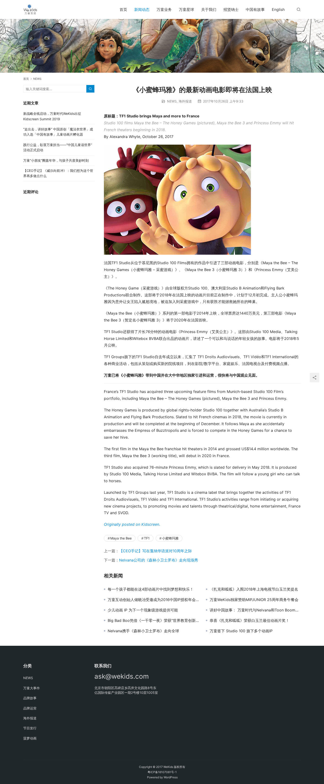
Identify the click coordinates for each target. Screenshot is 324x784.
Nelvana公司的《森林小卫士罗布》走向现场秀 (158, 560)
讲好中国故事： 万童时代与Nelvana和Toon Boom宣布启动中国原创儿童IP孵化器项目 (255, 610)
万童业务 (164, 9)
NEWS (172, 101)
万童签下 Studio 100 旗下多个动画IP (241, 631)
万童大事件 (31, 688)
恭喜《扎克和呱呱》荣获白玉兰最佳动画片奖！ (249, 620)
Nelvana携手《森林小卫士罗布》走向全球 (143, 631)
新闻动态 (141, 9)
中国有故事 (255, 9)
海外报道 (185, 101)
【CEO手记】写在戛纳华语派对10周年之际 (155, 550)
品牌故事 (30, 698)
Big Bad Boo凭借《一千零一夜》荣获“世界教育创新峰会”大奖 (153, 620)
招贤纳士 (231, 9)
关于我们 (208, 9)
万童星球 (186, 9)
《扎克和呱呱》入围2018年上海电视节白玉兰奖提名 (254, 589)
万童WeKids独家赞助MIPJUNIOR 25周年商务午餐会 (254, 599)
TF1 (147, 538)
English (278, 9)
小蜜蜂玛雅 (170, 538)
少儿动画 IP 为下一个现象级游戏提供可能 (143, 610)
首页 (123, 9)
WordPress (171, 777)
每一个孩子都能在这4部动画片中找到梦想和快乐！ (151, 589)
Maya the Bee (121, 538)
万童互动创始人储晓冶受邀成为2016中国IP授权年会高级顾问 (153, 599)
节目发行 (30, 728)
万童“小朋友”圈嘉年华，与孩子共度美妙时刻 (56, 160)
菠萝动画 (30, 738)
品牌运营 (30, 708)
